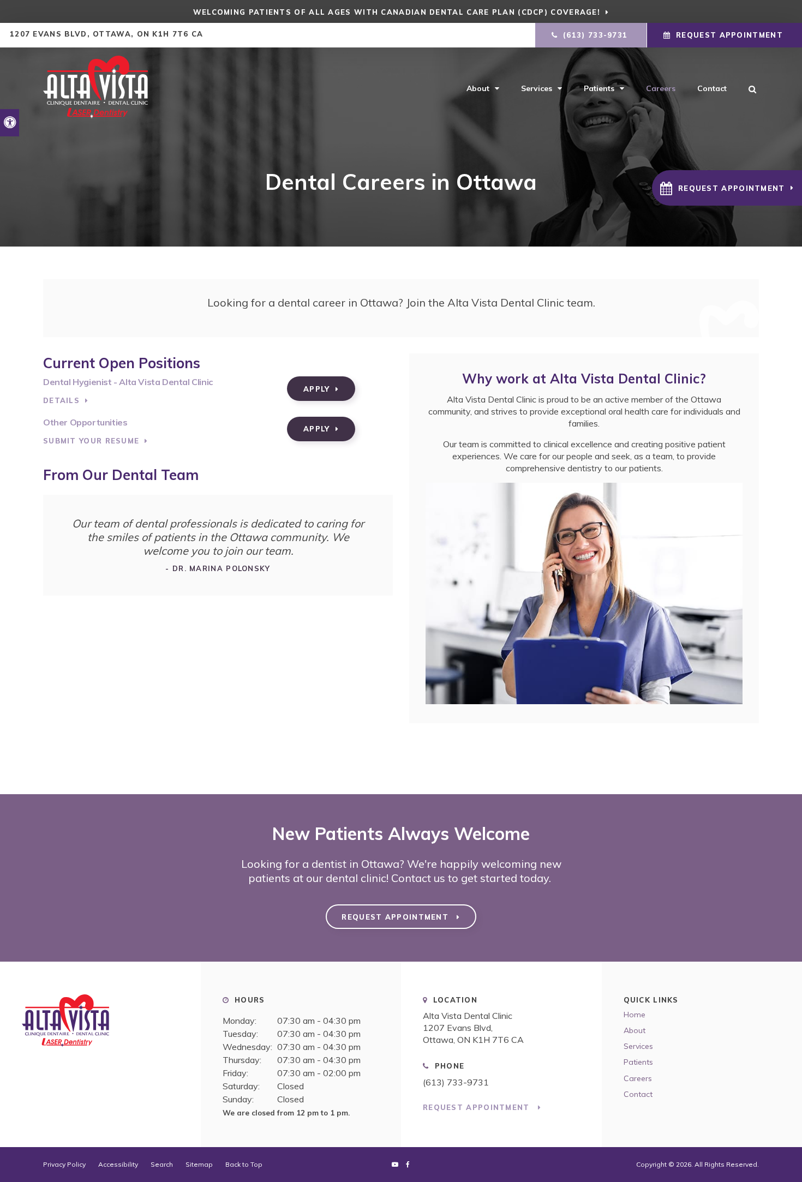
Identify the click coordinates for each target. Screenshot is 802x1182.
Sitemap (199, 1164)
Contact (712, 88)
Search (162, 1164)
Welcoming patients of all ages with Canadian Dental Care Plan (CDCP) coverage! (396, 12)
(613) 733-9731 (456, 1082)
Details (61, 400)
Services (536, 88)
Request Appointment (729, 35)
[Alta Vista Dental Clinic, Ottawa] (100, 1024)
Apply (316, 389)
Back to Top (243, 1164)
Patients (599, 88)
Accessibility (118, 1164)
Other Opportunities (85, 422)
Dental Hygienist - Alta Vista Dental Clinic (128, 381)
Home (634, 1014)
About (477, 88)
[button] (727, 188)
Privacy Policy (64, 1164)
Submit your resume (91, 440)
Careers (660, 88)
